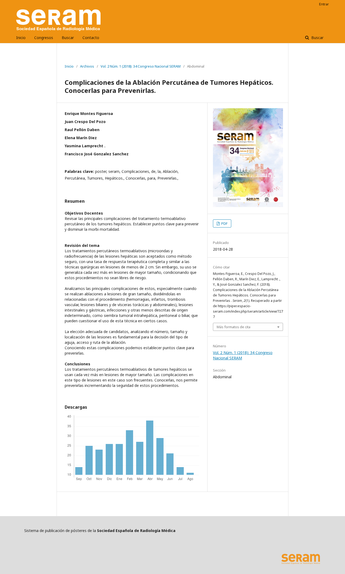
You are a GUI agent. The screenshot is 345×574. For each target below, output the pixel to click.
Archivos (87, 66)
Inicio (21, 37)
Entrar (324, 4)
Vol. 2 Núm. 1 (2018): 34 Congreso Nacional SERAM (141, 66)
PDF (223, 223)
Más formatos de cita (233, 326)
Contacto (90, 37)
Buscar (68, 37)
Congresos (43, 37)
